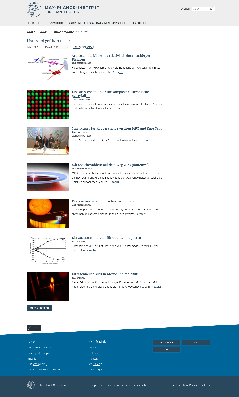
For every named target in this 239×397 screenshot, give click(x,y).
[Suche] (211, 9)
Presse (93, 347)
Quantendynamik (37, 364)
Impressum (97, 385)
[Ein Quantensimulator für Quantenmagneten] (48, 250)
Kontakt (93, 358)
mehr (119, 72)
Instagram (98, 369)
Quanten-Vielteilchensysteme (44, 369)
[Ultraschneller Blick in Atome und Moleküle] (48, 286)
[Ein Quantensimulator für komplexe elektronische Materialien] (48, 104)
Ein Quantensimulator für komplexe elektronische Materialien (110, 94)
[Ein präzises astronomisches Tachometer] (48, 213)
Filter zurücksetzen (83, 47)
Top (36, 328)
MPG (196, 342)
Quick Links (98, 342)
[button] (39, 307)
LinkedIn (97, 364)
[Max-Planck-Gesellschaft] (33, 385)
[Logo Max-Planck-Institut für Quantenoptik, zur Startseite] (88, 9)
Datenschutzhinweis (118, 385)
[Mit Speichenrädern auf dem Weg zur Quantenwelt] (48, 177)
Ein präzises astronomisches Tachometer (104, 201)
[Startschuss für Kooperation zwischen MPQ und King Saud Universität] (48, 141)
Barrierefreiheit (140, 385)
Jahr (29, 47)
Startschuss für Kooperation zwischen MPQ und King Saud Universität (117, 130)
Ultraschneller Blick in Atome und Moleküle (105, 274)
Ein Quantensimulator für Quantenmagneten (106, 238)
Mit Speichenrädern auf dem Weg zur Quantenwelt (111, 165)
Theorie (32, 358)
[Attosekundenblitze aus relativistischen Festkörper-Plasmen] (48, 68)
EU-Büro (94, 353)
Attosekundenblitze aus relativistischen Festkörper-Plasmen (112, 57)
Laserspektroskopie (39, 353)
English (185, 8)
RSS (166, 349)
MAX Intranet (166, 342)
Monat (48, 47)
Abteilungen (37, 342)
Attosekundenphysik (39, 347)
